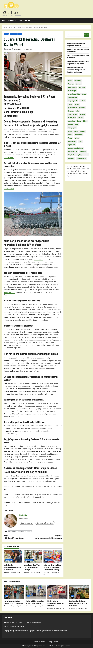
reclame (77, 138)
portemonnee (79, 134)
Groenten (71, 111)
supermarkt (38, 259)
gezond (77, 104)
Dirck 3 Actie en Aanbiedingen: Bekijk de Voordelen (55, 603)
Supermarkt (12, 20)
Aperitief (78, 84)
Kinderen (80, 118)
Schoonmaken (72, 141)
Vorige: (14, 536)
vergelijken (79, 155)
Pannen (70, 134)
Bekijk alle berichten (45, 523)
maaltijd (70, 124)
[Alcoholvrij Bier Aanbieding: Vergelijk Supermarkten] (36, 592)
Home (3, 20)
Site (56, 646)
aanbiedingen (9, 157)
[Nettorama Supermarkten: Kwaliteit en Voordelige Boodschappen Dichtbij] (53, 556)
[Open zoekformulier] (90, 20)
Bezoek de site (26, 523)
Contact (27, 20)
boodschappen (9, 292)
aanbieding (77, 80)
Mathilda (8, 49)
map (59, 646)
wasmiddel (71, 158)
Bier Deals (82, 87)
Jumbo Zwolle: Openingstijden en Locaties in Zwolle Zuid (13, 567)
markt (77, 124)
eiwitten (82, 101)
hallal (77, 111)
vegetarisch (83, 151)
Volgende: (48, 536)
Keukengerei (72, 118)
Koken (79, 121)
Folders (70, 104)
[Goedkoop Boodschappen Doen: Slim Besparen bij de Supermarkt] (79, 592)
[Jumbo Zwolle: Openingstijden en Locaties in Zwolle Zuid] (13, 556)
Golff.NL (50, 646)
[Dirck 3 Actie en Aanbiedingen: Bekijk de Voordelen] (57, 592)
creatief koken (72, 97)
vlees (86, 155)
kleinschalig (71, 121)
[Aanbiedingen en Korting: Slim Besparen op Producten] (14, 592)
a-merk (70, 80)
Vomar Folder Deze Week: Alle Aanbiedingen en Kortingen (32, 567)
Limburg (6, 34)
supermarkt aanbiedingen (25, 531)
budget (84, 94)
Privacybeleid (66, 646)
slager (80, 141)
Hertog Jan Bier (72, 114)
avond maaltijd (72, 87)
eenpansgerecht (73, 101)
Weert (20, 34)
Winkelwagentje (81, 158)
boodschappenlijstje (74, 94)
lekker (85, 121)
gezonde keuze (72, 107)
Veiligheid (71, 155)
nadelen (82, 131)
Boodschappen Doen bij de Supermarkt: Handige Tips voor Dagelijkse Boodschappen (76, 69)
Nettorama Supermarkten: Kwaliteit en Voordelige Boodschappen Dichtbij (52, 567)
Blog (20, 20)
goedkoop (82, 107)
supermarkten (9, 188)
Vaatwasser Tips (72, 151)
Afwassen (71, 84)
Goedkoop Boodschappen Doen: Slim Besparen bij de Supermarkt (78, 62)
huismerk (82, 114)
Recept (70, 138)
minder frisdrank (73, 131)
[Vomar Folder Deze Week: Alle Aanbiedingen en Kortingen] (33, 556)
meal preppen (72, 128)
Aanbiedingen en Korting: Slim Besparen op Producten (76, 44)
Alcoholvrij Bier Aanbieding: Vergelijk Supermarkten (35, 602)
